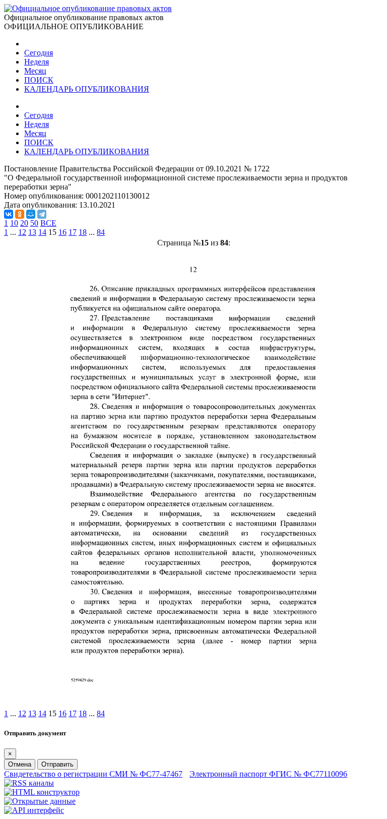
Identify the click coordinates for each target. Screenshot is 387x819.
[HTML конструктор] (42, 792)
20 (24, 223)
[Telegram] (41, 214)
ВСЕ (48, 223)
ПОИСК (38, 80)
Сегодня (38, 52)
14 (42, 232)
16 (62, 232)
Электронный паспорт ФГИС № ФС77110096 (268, 774)
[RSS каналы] (29, 783)
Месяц (35, 71)
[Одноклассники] (19, 214)
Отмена (19, 764)
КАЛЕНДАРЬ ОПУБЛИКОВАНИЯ (86, 89)
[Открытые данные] (40, 801)
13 (32, 232)
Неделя (36, 61)
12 (22, 232)
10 (14, 223)
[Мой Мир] (30, 214)
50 (34, 223)
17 (73, 232)
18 (83, 232)
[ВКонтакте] (8, 214)
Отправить (57, 764)
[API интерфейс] (34, 810)
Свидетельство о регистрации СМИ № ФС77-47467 (93, 774)
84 (101, 232)
